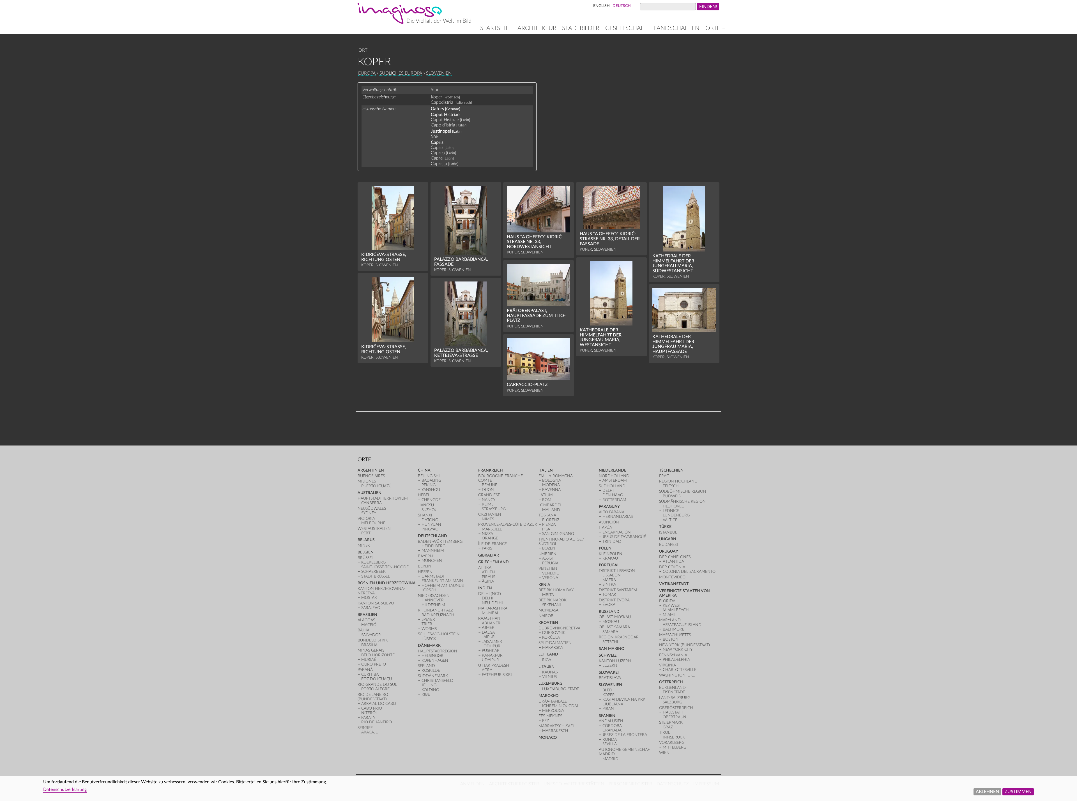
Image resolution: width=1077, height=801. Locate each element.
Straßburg (494, 509)
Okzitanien (489, 514)
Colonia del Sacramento (689, 571)
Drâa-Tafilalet (553, 701)
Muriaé (368, 659)
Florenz (550, 520)
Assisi (547, 558)
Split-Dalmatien (555, 643)
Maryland (670, 620)
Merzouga (553, 710)
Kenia (544, 585)
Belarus (366, 540)
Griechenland (493, 562)
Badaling (431, 480)
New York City (677, 649)
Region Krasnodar (619, 637)
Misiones (367, 481)
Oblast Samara (614, 627)
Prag (664, 476)
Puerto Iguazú (376, 486)
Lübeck (429, 639)
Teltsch (671, 486)
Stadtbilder (580, 28)
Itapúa (605, 527)
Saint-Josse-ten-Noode (385, 567)
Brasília (369, 645)
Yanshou (431, 490)
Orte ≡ (715, 28)
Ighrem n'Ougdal (560, 706)
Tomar (609, 594)
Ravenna (551, 490)
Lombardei (549, 505)
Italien (545, 470)
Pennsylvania (673, 655)
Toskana (547, 515)
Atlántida (673, 561)
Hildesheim (433, 605)
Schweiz (607, 655)
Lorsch (429, 590)
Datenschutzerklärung (65, 789)
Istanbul (668, 532)
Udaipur (490, 660)
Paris (487, 548)
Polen (605, 548)
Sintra (609, 584)
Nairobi (546, 616)
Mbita (548, 595)
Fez (545, 721)
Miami (669, 615)
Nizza (487, 534)
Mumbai (490, 613)
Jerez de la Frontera (624, 735)
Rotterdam (614, 500)
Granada (612, 730)
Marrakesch (555, 731)
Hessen (425, 572)
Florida (667, 601)
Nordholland (614, 476)
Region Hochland (678, 481)
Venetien (547, 568)
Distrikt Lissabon (617, 571)
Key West (672, 605)
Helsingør (432, 656)
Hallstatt (673, 712)
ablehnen (987, 792)
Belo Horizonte (378, 655)
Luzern (609, 665)
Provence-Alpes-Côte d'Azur (507, 524)
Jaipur (488, 637)
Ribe (426, 694)
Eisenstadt (674, 692)
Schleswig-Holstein (439, 634)
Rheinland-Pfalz (435, 610)
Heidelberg (433, 546)
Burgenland (672, 687)
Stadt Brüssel (375, 576)
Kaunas (550, 672)
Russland (609, 612)
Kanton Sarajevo (376, 603)
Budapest (669, 545)
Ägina (488, 581)
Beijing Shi (429, 476)
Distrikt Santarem (618, 590)
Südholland (612, 486)
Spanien (607, 716)
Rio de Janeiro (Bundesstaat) (373, 696)
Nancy (488, 500)
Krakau (610, 558)
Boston (670, 639)
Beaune (489, 485)
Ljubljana (612, 704)
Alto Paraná (611, 512)
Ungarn (667, 539)
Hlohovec (673, 506)
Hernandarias (617, 516)
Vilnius (549, 677)
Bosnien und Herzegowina (387, 583)
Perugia (550, 563)
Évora (608, 605)
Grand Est (489, 495)
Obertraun (674, 717)
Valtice (670, 520)
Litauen (546, 666)
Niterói (369, 713)
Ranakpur (492, 655)
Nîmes (488, 519)
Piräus (488, 577)
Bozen (548, 548)
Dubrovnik (553, 633)
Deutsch (622, 6)
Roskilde (431, 670)
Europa (367, 73)
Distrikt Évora (614, 600)
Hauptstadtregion (437, 651)
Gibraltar (488, 555)
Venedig (550, 573)
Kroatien (548, 622)
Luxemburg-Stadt (560, 689)
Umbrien (547, 554)
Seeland (426, 666)
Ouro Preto (373, 664)
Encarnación (616, 532)
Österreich (671, 682)
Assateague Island (682, 625)
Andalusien (611, 721)
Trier (427, 624)
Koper (608, 695)
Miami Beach (676, 610)
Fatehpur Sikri (497, 675)
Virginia (667, 665)
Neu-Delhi (492, 603)
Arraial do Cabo (378, 703)
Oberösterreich (676, 708)
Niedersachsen (434, 596)
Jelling (429, 685)
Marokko (548, 696)
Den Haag (612, 495)
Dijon (488, 490)
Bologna (551, 480)
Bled (607, 690)
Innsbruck (674, 737)
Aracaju (369, 732)
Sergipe (365, 728)
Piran (608, 709)
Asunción (609, 522)
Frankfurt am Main (442, 581)
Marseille (492, 529)
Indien (485, 588)
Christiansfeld (437, 680)
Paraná (365, 670)
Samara (610, 632)
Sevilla (609, 744)
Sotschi (610, 642)
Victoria (366, 518)
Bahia (363, 630)
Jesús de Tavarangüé (624, 537)
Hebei (423, 495)
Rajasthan (489, 618)
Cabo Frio (371, 708)
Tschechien (671, 470)
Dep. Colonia (672, 567)
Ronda (609, 739)
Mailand (551, 510)
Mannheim (433, 550)
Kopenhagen (435, 660)
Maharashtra (492, 608)
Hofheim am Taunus (443, 585)
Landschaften (676, 28)
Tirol (664, 732)
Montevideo (672, 577)
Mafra (609, 580)
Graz (668, 727)
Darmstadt (433, 576)
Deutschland (432, 536)
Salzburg (672, 702)
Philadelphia (676, 659)
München (432, 560)
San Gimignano (558, 534)
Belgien (366, 552)
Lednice (671, 511)
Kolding (430, 690)
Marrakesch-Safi (556, 726)
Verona (550, 578)
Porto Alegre (375, 689)
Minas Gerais (371, 650)
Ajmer (488, 627)
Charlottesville (679, 670)
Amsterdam (614, 480)
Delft (608, 490)
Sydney (368, 513)
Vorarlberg (671, 742)
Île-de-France (492, 544)
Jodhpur (491, 646)
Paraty (368, 717)
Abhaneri (491, 623)
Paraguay (609, 506)
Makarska (552, 647)
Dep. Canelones (675, 557)
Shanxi (425, 515)
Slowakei (609, 672)
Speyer (428, 619)
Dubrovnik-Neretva (559, 628)
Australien (369, 493)
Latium (545, 495)
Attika (484, 567)
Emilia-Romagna (555, 476)
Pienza (549, 524)
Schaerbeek (373, 571)
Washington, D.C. (677, 675)
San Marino (611, 649)
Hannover (433, 600)
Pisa (546, 529)
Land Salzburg (674, 698)
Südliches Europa (400, 73)
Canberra (371, 503)
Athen (488, 572)
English (601, 6)
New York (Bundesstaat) (684, 645)
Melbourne (373, 523)
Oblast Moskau (615, 617)
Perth (367, 533)
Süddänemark (433, 676)
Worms (429, 629)
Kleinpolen (610, 554)
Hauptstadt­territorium (383, 498)
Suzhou (430, 510)
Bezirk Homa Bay (556, 590)
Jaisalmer (492, 642)
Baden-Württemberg (440, 541)
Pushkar (491, 650)
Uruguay (668, 551)
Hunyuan (431, 524)
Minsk (364, 545)
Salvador (371, 635)
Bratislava (610, 678)
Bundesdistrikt (374, 640)
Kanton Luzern (615, 661)
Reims (487, 504)
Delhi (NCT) (489, 594)
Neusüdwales (372, 508)
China (424, 470)
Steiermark (671, 722)
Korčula (551, 637)
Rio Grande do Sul (377, 684)
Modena (551, 485)
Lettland (548, 654)
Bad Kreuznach (438, 615)
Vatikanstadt (674, 584)
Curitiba (370, 674)
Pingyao (430, 529)
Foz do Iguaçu (376, 679)
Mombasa (548, 610)
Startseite (496, 28)
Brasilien (367, 615)
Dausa (488, 632)
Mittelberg (674, 747)
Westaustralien (374, 529)
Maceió (368, 625)
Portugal (609, 565)
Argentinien (371, 470)
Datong (430, 520)
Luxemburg (550, 683)
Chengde (431, 500)
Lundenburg (676, 515)
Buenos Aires (371, 476)
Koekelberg (373, 562)
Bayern (425, 556)
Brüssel (366, 558)
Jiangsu (426, 505)
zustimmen (1018, 792)
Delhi (487, 598)
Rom (546, 500)
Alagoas (366, 620)
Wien (664, 753)
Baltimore (673, 629)
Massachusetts (675, 635)
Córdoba (612, 726)
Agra (487, 670)
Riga (546, 660)
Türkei (666, 527)
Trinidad (611, 541)
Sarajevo (370, 608)
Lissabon (611, 575)
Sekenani (551, 605)
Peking (429, 485)
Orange (490, 538)
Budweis (671, 496)
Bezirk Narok (552, 600)
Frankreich (490, 470)
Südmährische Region (682, 501)
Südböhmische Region (682, 491)
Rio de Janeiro (376, 722)
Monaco (547, 737)
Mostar (369, 597)
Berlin (424, 566)
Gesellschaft (626, 28)
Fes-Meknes (550, 716)
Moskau (610, 622)
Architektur (536, 28)
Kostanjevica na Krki (624, 699)
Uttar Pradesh (493, 665)
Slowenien (439, 73)
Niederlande (612, 470)
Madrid (610, 759)
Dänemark (429, 645)
